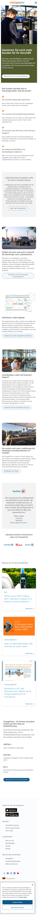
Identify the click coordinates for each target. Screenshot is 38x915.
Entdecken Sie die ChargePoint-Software (18, 336)
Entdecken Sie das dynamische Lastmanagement (18, 276)
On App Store (11, 810)
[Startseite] (17, 2)
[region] (17, 897)
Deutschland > (11, 878)
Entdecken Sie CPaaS (11, 471)
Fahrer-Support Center (12, 828)
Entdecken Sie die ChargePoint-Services (16, 407)
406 (5, 744)
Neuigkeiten (9, 858)
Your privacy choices (17, 907)
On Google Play (12, 815)
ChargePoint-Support (12, 825)
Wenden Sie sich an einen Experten (16, 76)
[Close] (32, 885)
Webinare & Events (11, 864)
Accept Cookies (17, 902)
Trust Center (9, 831)
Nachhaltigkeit (10, 843)
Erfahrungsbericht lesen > (19, 523)
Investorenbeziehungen (12, 861)
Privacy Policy (23, 897)
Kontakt (7, 849)
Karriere (8, 846)
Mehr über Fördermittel (18, 208)
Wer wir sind (9, 840)
